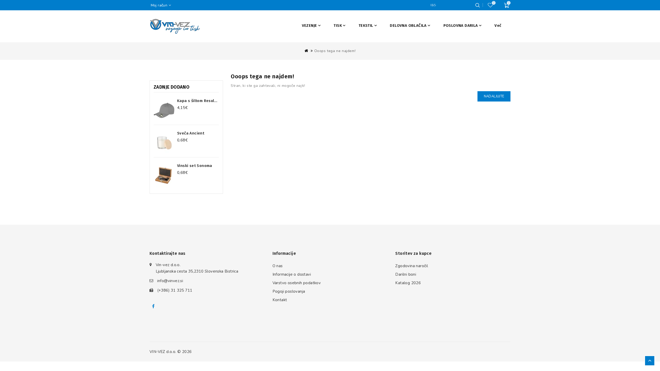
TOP (650, 361)
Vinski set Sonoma (194, 165)
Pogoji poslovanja (289, 291)
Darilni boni (405, 274)
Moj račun (159, 5)
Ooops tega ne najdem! (335, 50)
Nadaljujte (494, 96)
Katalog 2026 (408, 282)
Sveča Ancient (190, 133)
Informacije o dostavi (292, 274)
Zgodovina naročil (411, 265)
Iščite (477, 5)
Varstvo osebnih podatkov (297, 282)
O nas (278, 265)
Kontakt (280, 299)
